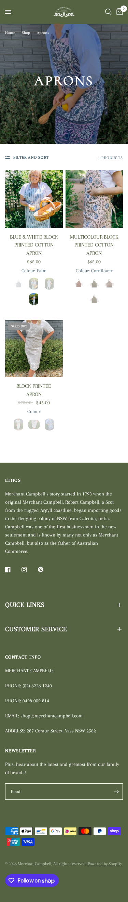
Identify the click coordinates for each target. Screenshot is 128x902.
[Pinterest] (45, 569)
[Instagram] (29, 569)
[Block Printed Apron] (34, 348)
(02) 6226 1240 (37, 685)
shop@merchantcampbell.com (51, 715)
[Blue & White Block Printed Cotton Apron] (34, 199)
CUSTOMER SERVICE (36, 629)
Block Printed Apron (34, 390)
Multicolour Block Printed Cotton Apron (94, 245)
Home (10, 32)
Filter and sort (31, 157)
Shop (26, 32)
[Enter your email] (116, 791)
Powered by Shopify (105, 863)
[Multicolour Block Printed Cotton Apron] (94, 199)
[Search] (108, 12)
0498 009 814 (36, 700)
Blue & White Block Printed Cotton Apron (34, 245)
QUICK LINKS (25, 605)
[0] (118, 12)
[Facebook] (12, 569)
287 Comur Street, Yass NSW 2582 (61, 730)
